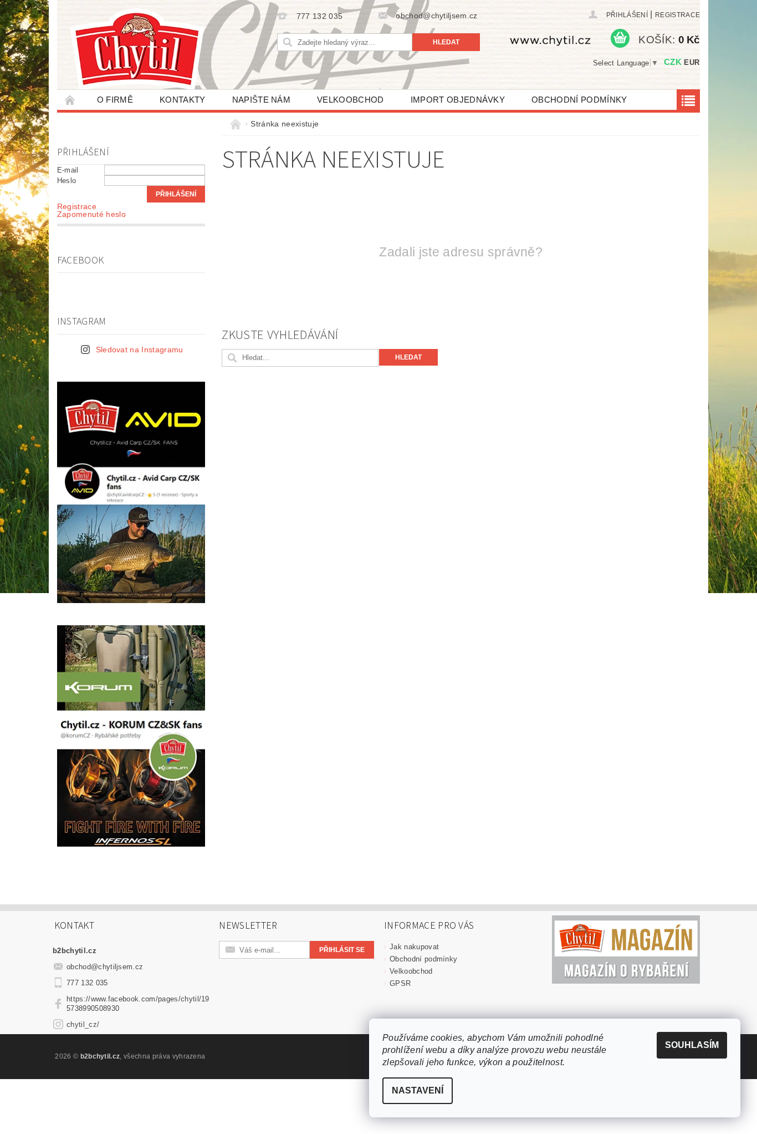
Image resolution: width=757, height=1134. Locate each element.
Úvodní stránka (70, 99)
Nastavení (417, 1090)
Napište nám (261, 99)
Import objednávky (458, 99)
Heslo (66, 180)
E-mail (68, 170)
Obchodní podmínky (579, 99)
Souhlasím (692, 1045)
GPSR (400, 983)
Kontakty (183, 99)
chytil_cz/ (83, 1024)
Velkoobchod (350, 99)
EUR (691, 62)
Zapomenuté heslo (91, 214)
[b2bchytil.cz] (137, 50)
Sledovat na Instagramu (139, 349)
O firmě (115, 99)
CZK (673, 62)
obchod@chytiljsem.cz (105, 967)
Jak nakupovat (414, 947)
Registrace (677, 15)
